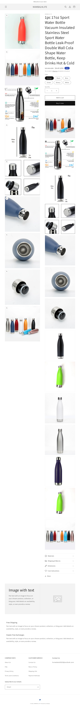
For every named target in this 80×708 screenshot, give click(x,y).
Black (58, 78)
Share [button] (49, 576)
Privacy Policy (9, 671)
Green (49, 82)
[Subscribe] (38, 687)
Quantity (47, 87)
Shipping (54, 71)
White (67, 82)
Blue (66, 78)
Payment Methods (34, 676)
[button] (6, 7)
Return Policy (33, 667)
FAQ (6, 667)
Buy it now (60, 103)
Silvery (58, 82)
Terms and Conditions (12, 676)
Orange (49, 78)
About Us (8, 662)
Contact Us (32, 662)
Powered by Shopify (45, 703)
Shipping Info (33, 671)
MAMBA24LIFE (37, 703)
